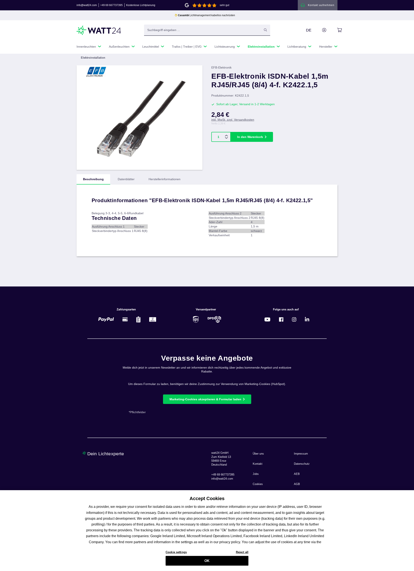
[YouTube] (267, 319)
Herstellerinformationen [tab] (164, 179)
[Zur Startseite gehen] (99, 30)
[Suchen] (265, 30)
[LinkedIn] (307, 319)
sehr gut (224, 5)
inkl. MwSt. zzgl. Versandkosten (232, 119)
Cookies (258, 484)
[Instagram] (294, 319)
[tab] (93, 179)
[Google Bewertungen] (187, 5)
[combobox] (202, 30)
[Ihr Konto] (319, 30)
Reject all (242, 552)
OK (207, 561)
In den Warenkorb (250, 137)
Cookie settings (176, 552)
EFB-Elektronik (221, 67)
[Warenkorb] (334, 30)
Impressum (301, 453)
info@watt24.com (87, 5)
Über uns (258, 453)
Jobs (256, 474)
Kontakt (257, 463)
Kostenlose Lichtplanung (140, 5)
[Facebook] (281, 319)
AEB (297, 474)
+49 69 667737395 (111, 5)
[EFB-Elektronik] (98, 71)
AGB (297, 484)
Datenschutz (302, 463)
